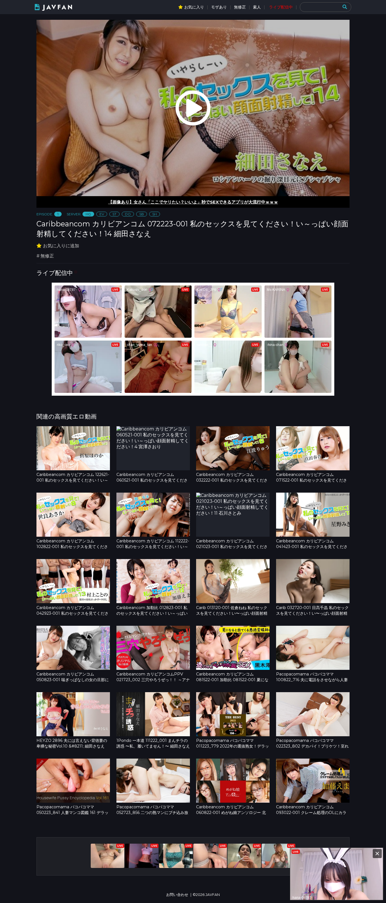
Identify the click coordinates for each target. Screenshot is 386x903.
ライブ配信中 (281, 7)
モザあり (219, 7)
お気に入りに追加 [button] (61, 245)
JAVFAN (58, 7)
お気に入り (194, 7)
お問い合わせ (177, 895)
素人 (257, 7)
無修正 (240, 7)
